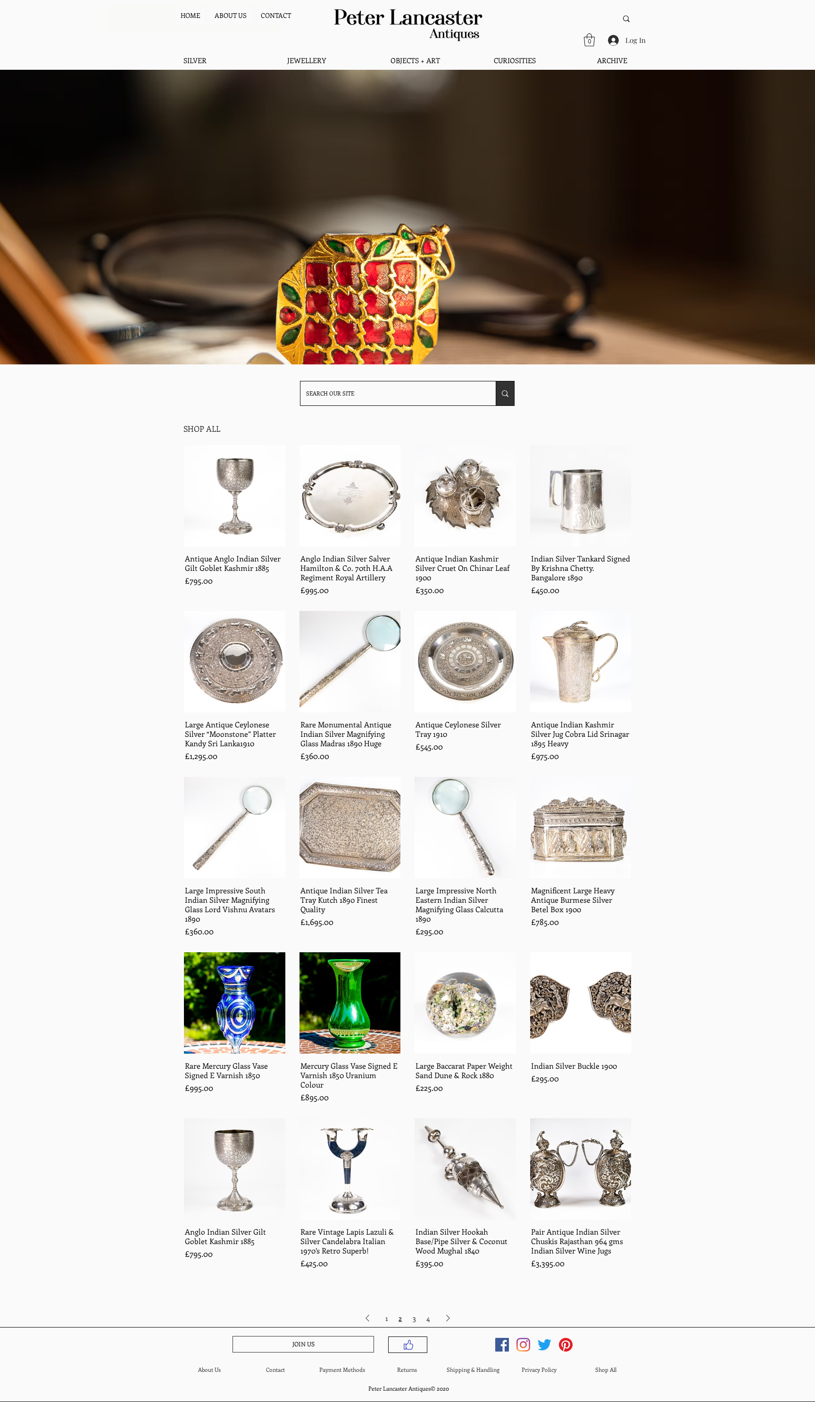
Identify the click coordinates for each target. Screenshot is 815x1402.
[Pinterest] (566, 1345)
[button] (589, 39)
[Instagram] (523, 1345)
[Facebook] (502, 1345)
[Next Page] (448, 1318)
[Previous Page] (367, 1318)
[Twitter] (544, 1345)
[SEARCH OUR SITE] (505, 393)
